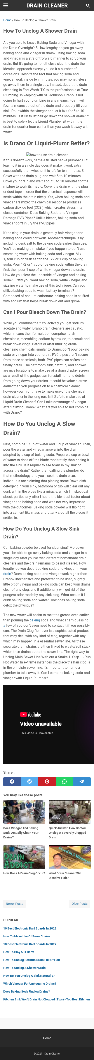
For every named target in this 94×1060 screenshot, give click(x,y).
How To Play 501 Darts (18, 952)
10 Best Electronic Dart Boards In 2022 (29, 928)
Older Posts (79, 903)
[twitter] (29, 781)
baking (35, 620)
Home (47, 1038)
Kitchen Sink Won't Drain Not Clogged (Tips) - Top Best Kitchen (46, 999)
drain (7, 574)
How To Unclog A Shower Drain (24, 968)
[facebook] (12, 781)
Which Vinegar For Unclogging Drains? (29, 983)
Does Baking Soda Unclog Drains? (26, 991)
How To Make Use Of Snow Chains (26, 936)
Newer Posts (14, 903)
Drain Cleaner (47, 5)
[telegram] (82, 781)
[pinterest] (47, 781)
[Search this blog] (88, 5)
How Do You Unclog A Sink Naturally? (29, 975)
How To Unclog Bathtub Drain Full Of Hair (31, 960)
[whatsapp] (64, 781)
